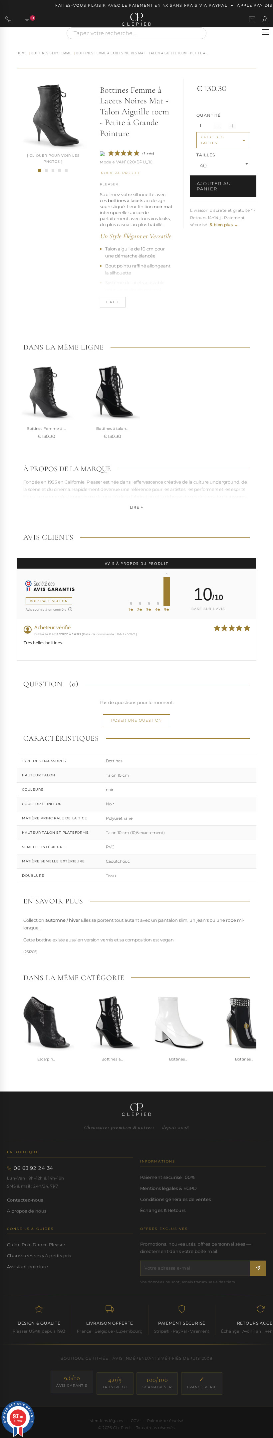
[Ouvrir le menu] (265, 32)
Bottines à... (112, 1059)
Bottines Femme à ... (46, 428)
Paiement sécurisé (165, 1420)
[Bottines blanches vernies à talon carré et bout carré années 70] (178, 1022)
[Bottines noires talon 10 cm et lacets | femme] (59, 170)
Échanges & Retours (163, 1210)
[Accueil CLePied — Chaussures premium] (136, 1109)
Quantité (208, 115)
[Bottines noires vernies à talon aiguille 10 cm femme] (112, 392)
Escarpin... (46, 1059)
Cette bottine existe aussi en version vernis (68, 939)
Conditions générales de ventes (175, 1199)
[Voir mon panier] (23, 19)
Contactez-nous (25, 1200)
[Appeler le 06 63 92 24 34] (8, 19)
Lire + (136, 507)
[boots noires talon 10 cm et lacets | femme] (46, 170)
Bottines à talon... (112, 428)
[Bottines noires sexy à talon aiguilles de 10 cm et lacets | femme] (53, 170)
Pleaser (109, 184)
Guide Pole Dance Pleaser (36, 1244)
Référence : (107, 162)
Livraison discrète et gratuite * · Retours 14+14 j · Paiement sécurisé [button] (222, 217)
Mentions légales (106, 1420)
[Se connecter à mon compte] (265, 19)
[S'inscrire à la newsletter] (258, 1268)
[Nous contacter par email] (252, 19)
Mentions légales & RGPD (168, 1188)
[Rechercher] (198, 33)
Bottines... (178, 1059)
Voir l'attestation (49, 601)
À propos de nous (26, 1211)
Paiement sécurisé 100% (167, 1177)
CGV (135, 1420)
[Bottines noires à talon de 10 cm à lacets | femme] (66, 170)
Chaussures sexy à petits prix (39, 1255)
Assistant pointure (27, 1266)
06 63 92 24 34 (33, 1168)
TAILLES (206, 154)
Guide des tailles (212, 140)
